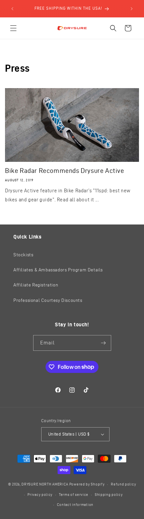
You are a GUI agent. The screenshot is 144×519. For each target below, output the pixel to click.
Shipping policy (109, 495)
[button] (13, 28)
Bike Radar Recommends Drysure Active (64, 170)
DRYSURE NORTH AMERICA (44, 484)
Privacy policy (40, 495)
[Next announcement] (131, 8)
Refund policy (123, 484)
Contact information (75, 505)
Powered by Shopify (87, 484)
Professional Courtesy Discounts (47, 300)
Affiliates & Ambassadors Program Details (58, 269)
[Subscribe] (103, 343)
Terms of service (73, 495)
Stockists (23, 254)
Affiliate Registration (35, 284)
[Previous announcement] (12, 8)
